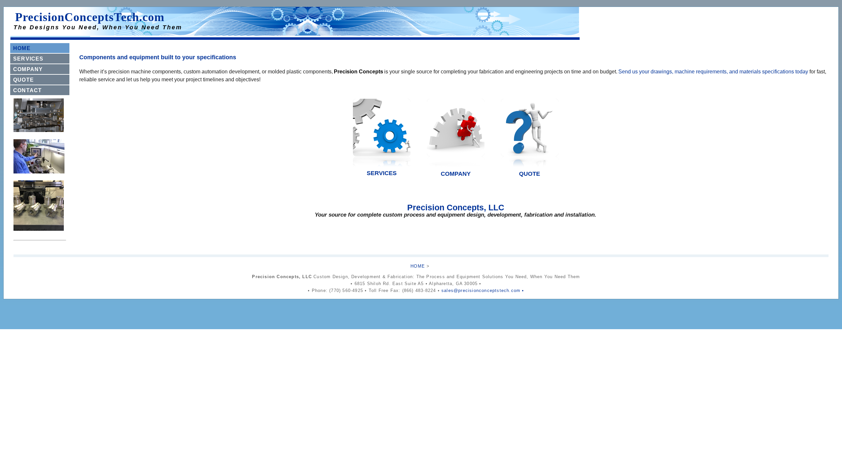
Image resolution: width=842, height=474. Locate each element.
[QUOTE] (529, 168)
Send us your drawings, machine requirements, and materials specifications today (713, 71)
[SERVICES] (381, 168)
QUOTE (23, 80)
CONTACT (27, 90)
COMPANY (28, 69)
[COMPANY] (455, 168)
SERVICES (28, 59)
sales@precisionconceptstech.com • (482, 290)
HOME (22, 48)
